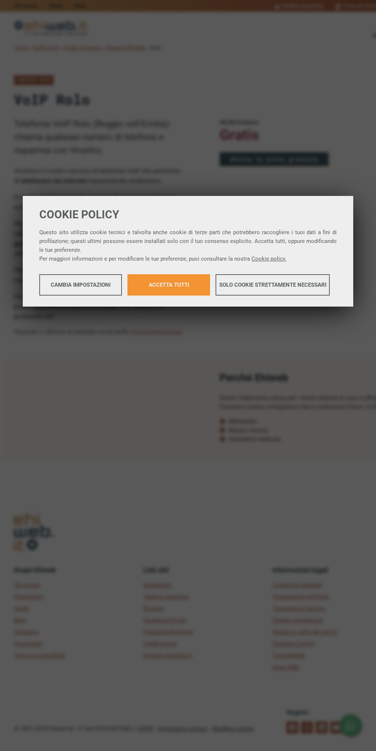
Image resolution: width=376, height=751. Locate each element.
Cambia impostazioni (81, 285)
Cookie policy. (269, 258)
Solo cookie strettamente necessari (272, 285)
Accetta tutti (169, 285)
